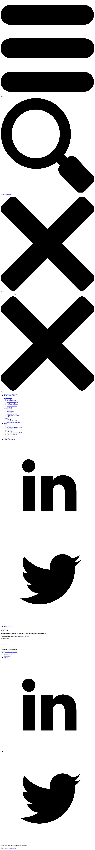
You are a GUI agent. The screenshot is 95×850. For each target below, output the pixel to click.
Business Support (8, 408)
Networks (6, 418)
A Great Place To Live (12, 403)
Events (5, 423)
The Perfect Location (11, 400)
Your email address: (5, 638)
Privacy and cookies (8, 654)
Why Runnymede (8, 398)
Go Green (9, 416)
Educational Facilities (12, 406)
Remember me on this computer (9, 649)
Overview (9, 399)
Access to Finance (11, 411)
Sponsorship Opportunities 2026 (14, 433)
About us (6, 657)
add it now (27, 636)
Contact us (6, 658)
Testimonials (9, 407)
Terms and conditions (12, 434)
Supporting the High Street (13, 415)
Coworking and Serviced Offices (14, 427)
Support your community (9, 439)
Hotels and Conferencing (12, 404)
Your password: (4, 644)
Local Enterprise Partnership (13, 422)
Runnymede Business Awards (11, 428)
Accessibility (7, 656)
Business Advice (10, 412)
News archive (7, 438)
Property (6, 424)
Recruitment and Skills (12, 414)
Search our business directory (10, 394)
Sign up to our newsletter (9, 436)
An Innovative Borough (12, 402)
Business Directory (8, 626)
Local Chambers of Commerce (14, 420)
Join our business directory (10, 395)
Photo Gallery (10, 431)
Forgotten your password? (11, 652)
